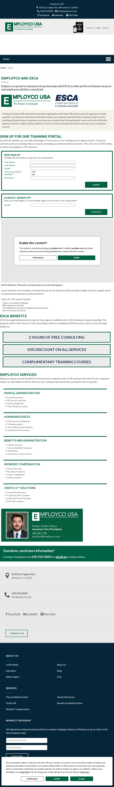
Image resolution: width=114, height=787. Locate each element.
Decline (57, 779)
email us (61, 557)
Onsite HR (11, 703)
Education (11, 670)
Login (97, 28)
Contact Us (17, 633)
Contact (90, 28)
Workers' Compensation (18, 709)
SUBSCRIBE (17, 756)
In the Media (12, 664)
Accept (82, 779)
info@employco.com (67, 11)
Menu (6, 59)
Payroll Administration (17, 697)
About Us (61, 664)
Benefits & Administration (69, 703)
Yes (34, 172)
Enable (76, 258)
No (33, 174)
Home (3, 68)
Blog (59, 670)
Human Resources (66, 697)
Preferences (32, 779)
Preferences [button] (84, 772)
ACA (59, 677)
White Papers (12, 677)
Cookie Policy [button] (24, 772)
